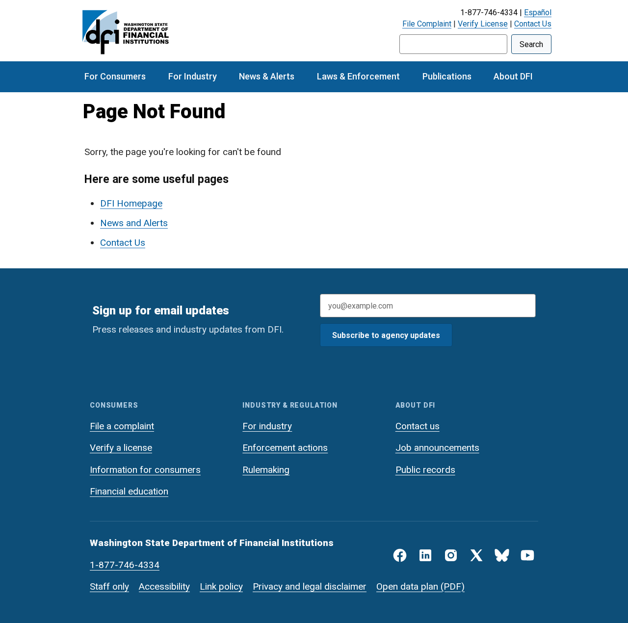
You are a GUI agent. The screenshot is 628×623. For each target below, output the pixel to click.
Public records (425, 469)
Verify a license (121, 447)
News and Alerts (134, 223)
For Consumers (115, 76)
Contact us (417, 426)
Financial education (129, 491)
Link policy (221, 586)
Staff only (109, 586)
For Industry (192, 76)
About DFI (513, 76)
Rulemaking (265, 469)
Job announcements (437, 447)
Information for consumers (145, 469)
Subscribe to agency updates (386, 335)
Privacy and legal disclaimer (309, 586)
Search (531, 44)
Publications (446, 76)
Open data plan (407, 586)
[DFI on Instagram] (451, 555)
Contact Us (532, 23)
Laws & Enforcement (358, 76)
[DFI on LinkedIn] (425, 555)
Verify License (483, 23)
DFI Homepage (131, 203)
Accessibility (164, 586)
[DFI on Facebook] (400, 555)
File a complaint (122, 426)
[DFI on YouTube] (527, 555)
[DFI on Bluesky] (502, 555)
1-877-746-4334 (124, 565)
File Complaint (426, 23)
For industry (267, 426)
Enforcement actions (285, 447)
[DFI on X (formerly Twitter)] (476, 555)
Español (537, 12)
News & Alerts (266, 76)
